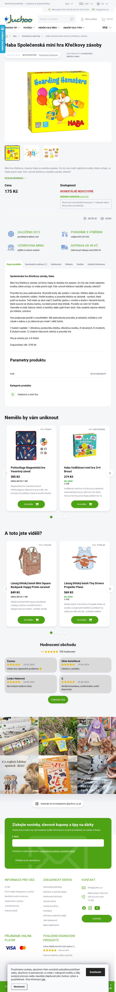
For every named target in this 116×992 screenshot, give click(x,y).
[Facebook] (84, 907)
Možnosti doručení (74, 197)
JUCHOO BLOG (12, 906)
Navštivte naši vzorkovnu (16, 896)
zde (43, 979)
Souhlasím (95, 972)
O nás (7, 887)
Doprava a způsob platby (38, 3)
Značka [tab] (80, 264)
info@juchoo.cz (95, 887)
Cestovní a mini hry (28, 394)
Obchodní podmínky (14, 3)
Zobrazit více (58, 699)
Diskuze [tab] (69, 264)
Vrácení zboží (11, 910)
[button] (51, 517)
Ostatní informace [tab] (96, 264)
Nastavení (19, 986)
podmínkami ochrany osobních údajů (57, 851)
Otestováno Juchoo (14, 901)
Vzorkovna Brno (50, 906)
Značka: (72, 57)
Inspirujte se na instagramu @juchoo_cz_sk (61, 803)
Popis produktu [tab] (14, 264)
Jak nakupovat (50, 920)
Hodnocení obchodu (58, 644)
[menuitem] (13, 27)
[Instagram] (90, 907)
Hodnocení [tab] (56, 264)
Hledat (72, 19)
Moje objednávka (51, 925)
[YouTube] (97, 907)
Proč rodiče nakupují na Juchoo (19, 891)
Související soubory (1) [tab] (36, 264)
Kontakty (47, 911)
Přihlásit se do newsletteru (27, 860)
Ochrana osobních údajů (54, 915)
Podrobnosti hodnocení (48, 55)
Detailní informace (14, 178)
